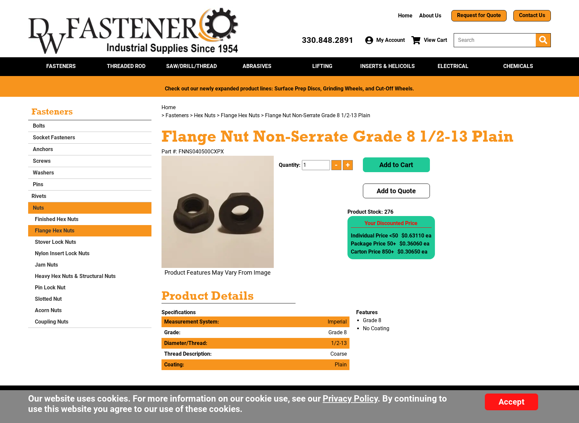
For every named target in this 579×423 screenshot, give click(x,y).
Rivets (38, 196)
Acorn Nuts (48, 310)
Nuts (37, 208)
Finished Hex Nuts (56, 219)
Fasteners (61, 66)
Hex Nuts (204, 115)
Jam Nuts (46, 265)
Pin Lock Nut (50, 287)
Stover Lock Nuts (55, 242)
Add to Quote (396, 191)
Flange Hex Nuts (54, 230)
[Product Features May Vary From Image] (218, 212)
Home (405, 15)
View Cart (435, 40)
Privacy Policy (350, 399)
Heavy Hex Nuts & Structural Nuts (75, 276)
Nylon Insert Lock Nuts (62, 253)
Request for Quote (479, 15)
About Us (430, 15)
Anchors (42, 149)
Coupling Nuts (51, 322)
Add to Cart (396, 165)
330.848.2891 (327, 40)
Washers (42, 172)
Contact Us (532, 15)
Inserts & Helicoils (387, 66)
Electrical (453, 66)
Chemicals (518, 66)
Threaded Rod (126, 66)
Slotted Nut (48, 299)
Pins (37, 184)
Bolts (38, 126)
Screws (41, 161)
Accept (511, 402)
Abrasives (257, 66)
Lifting (322, 66)
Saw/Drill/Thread (191, 66)
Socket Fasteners (53, 137)
